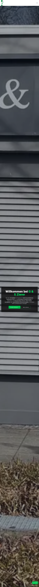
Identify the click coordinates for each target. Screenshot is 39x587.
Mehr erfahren (26, 307)
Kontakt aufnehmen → (14, 307)
